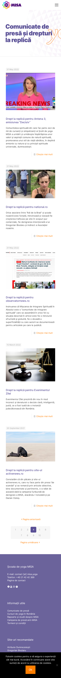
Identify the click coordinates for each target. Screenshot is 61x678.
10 (39, 535)
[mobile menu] (56, 5)
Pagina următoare (29, 542)
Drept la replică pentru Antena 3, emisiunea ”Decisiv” (26, 120)
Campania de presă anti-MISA (22, 620)
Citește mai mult (44, 154)
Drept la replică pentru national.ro (27, 207)
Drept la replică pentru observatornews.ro (20, 299)
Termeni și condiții (16, 623)
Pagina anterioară (31, 519)
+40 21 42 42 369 (25, 577)
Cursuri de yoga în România (21, 613)
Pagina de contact (16, 580)
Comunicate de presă (18, 610)
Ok (30, 669)
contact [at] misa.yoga (26, 574)
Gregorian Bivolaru (16, 650)
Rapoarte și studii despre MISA (23, 617)
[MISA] (12, 5)
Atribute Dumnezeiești (18, 647)
